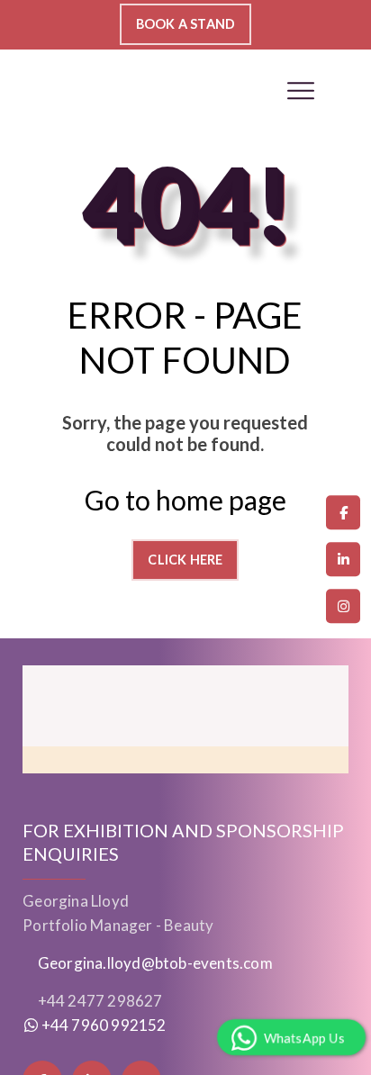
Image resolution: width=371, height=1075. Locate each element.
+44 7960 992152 (102, 1025)
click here (185, 559)
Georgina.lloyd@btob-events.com (155, 962)
